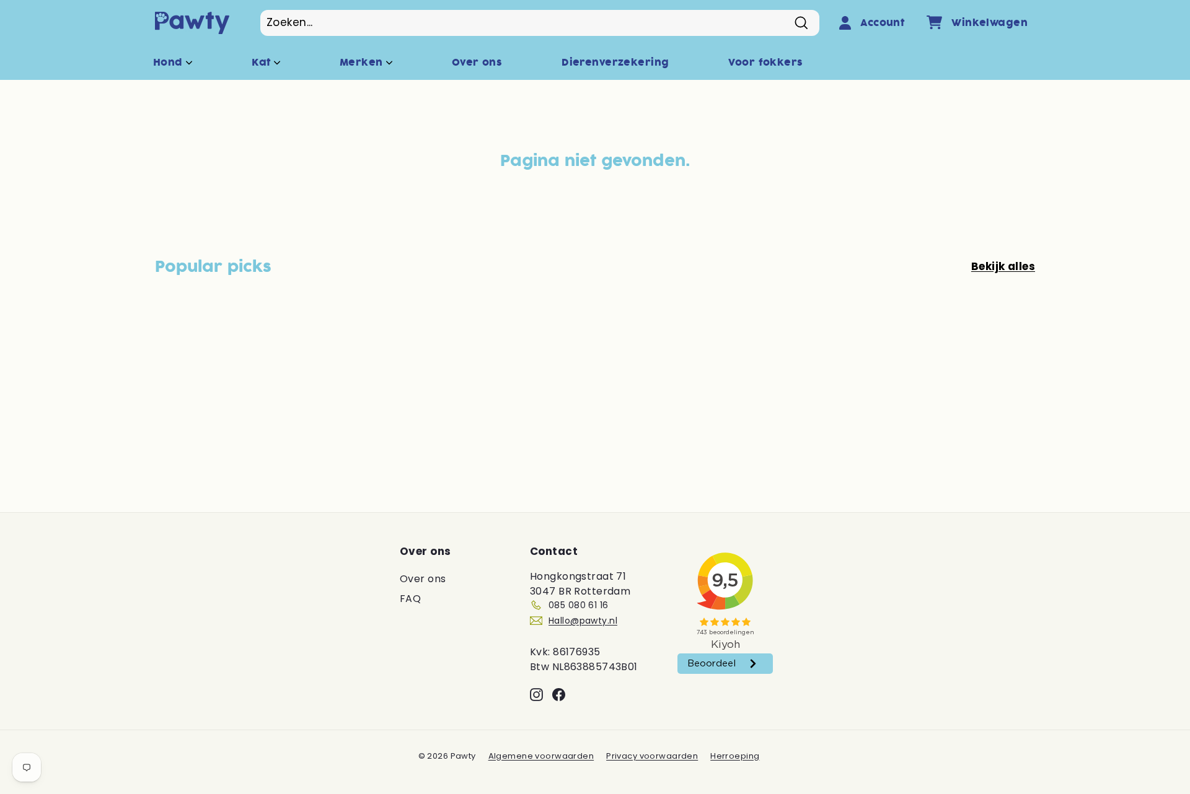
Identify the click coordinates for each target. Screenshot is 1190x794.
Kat (263, 62)
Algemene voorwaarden (541, 756)
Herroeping (734, 756)
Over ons (477, 62)
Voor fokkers (765, 62)
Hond (169, 62)
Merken (363, 62)
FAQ (410, 598)
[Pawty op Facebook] (558, 694)
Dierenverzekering (615, 62)
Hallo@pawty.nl (583, 620)
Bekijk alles (1003, 266)
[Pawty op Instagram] (536, 694)
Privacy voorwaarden (652, 756)
